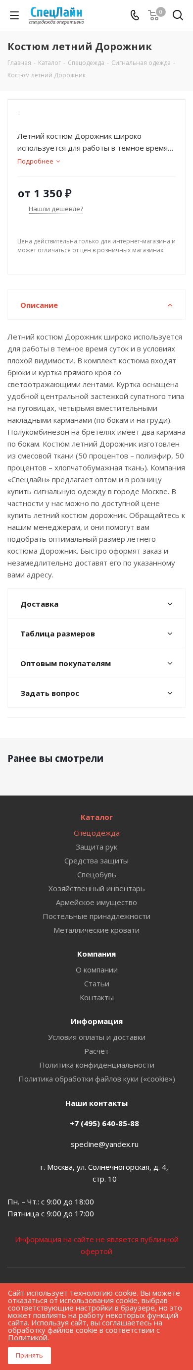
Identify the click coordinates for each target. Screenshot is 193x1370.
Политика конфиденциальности (96, 1065)
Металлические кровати (96, 930)
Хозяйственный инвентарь (96, 888)
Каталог (97, 817)
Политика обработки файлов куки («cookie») (96, 1079)
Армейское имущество (96, 902)
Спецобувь (96, 874)
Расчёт (96, 1051)
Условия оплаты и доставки (96, 1037)
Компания (96, 954)
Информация (97, 1021)
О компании (97, 969)
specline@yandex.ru (105, 1144)
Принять (29, 1355)
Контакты (97, 997)
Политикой (28, 1337)
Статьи (96, 983)
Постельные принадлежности (96, 916)
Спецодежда (97, 833)
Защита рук (96, 847)
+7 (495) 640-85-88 (104, 1123)
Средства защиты (96, 860)
